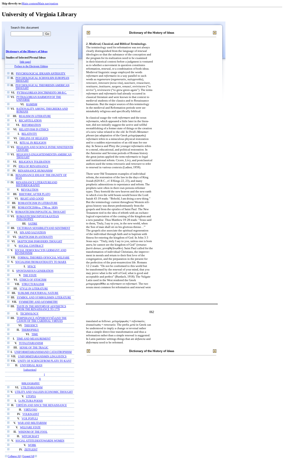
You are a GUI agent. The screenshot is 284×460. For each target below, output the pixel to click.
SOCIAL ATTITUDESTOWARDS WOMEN (40, 440)
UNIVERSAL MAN (31, 365)
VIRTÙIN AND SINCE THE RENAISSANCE (41, 405)
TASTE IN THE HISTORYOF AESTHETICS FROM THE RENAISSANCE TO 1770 (41, 308)
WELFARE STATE (30, 427)
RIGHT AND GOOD (32, 198)
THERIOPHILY (30, 330)
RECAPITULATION (30, 120)
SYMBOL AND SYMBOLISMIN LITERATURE (44, 297)
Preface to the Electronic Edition (31, 66)
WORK (32, 445)
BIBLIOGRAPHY (31, 383)
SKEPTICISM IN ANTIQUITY (35, 237)
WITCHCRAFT (30, 436)
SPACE (32, 266)
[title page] (25, 62)
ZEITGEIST (30, 449)
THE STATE (30, 275)
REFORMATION (31, 125)
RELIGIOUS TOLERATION (34, 162)
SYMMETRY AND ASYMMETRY (38, 302)
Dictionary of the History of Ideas (26, 51)
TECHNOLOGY (29, 313)
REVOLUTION (29, 189)
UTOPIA (31, 396)
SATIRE (32, 223)
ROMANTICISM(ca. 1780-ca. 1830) (38, 207)
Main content (30, 3)
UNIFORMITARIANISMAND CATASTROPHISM (43, 352)
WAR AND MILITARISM (32, 423)
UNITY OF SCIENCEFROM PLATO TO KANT (44, 361)
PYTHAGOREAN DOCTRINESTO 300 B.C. (42, 92)
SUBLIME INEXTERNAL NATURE (38, 293)
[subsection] (30, 369)
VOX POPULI (30, 418)
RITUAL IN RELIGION (33, 142)
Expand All (28, 456)
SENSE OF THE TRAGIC (34, 347)
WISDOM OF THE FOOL (32, 432)
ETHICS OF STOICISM (33, 279)
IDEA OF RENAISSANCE (33, 166)
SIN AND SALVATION (33, 232)
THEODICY (31, 325)
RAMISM (31, 104)
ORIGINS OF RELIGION (33, 138)
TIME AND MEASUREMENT (34, 338)
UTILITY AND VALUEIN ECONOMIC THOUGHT (44, 392)
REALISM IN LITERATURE (35, 116)
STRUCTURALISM (33, 284)
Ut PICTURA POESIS (30, 400)
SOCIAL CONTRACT (31, 246)
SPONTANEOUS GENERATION (34, 271)
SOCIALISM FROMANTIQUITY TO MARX (40, 262)
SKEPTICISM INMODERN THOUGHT (39, 241)
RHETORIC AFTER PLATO (34, 194)
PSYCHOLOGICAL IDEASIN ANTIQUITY (40, 73)
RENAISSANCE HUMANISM (35, 170)
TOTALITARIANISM (31, 343)
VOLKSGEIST (30, 414)
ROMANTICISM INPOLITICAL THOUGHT (40, 212)
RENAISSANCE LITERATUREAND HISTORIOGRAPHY (36, 184)
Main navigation (48, 3)
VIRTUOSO (30, 409)
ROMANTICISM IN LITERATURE (37, 203)
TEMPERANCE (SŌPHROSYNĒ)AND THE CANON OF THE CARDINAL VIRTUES (42, 320)
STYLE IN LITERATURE (34, 288)
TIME (35, 334)
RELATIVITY (29, 134)
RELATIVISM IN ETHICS (34, 129)
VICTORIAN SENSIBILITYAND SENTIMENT (43, 228)
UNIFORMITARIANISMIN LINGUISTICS (42, 356)
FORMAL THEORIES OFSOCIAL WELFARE (43, 257)
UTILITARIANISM (32, 387)
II (40, 379)
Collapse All (14, 456)
